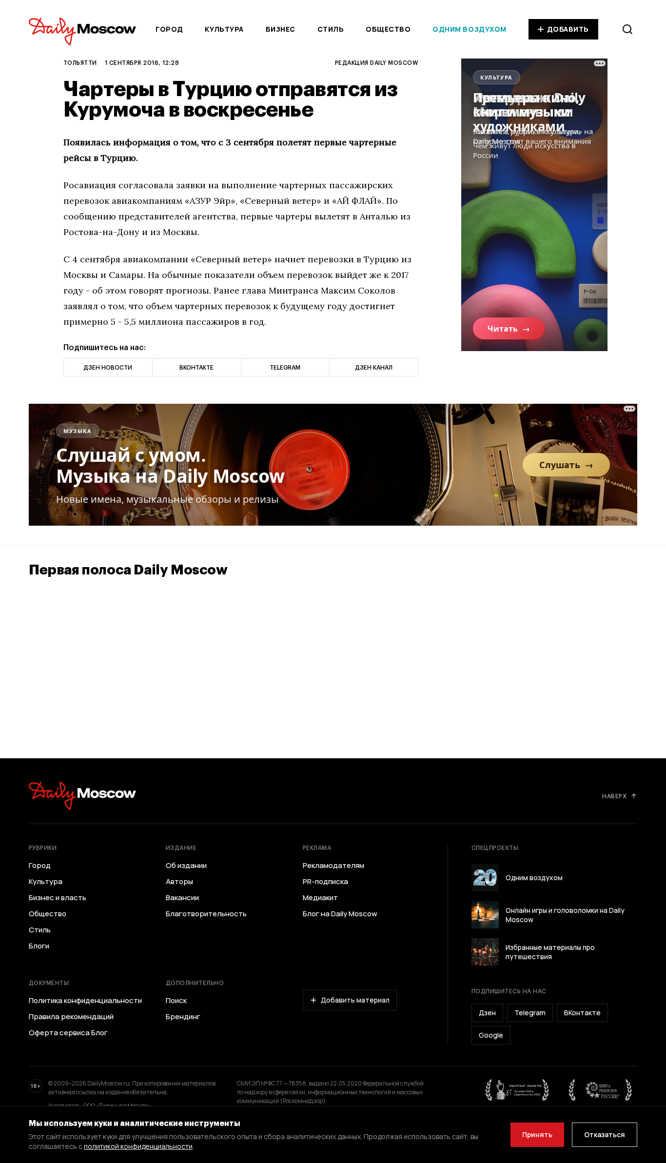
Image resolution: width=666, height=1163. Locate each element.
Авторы (179, 882)
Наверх (614, 795)
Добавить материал (355, 1000)
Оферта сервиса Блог (68, 1033)
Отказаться (604, 1134)
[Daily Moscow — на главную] (82, 795)
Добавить (568, 29)
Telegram (530, 1012)
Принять (537, 1134)
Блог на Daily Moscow (340, 914)
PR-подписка (325, 882)
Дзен (487, 1012)
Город (169, 29)
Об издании (186, 865)
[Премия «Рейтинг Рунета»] (517, 1090)
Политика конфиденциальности (85, 1000)
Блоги (39, 946)
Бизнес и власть (57, 898)
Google (491, 1035)
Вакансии (182, 898)
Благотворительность (206, 914)
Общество (388, 29)
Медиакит (320, 898)
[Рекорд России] (600, 1090)
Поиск (176, 1000)
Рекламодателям (333, 865)
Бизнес (280, 29)
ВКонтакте (582, 1012)
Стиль (330, 29)
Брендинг (183, 1017)
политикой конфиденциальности (138, 1146)
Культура (224, 29)
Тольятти (80, 62)
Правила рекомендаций (71, 1017)
